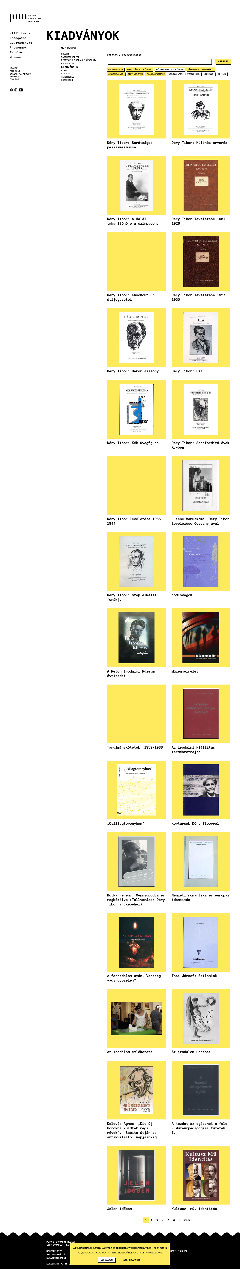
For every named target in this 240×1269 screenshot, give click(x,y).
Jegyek (14, 68)
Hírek (64, 70)
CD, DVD (222, 74)
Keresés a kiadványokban (124, 55)
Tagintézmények (70, 57)
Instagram (15, 89)
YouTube (21, 89)
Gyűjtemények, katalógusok (170, 69)
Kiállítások (20, 33)
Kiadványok (71, 48)
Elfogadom (106, 1259)
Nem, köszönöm (131, 1259)
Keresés (14, 77)
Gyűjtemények (21, 42)
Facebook (11, 89)
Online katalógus (20, 74)
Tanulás (16, 52)
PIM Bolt (15, 71)
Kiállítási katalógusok (139, 69)
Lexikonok (209, 74)
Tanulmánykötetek (156, 74)
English (14, 79)
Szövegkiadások (116, 74)
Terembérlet (68, 77)
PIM (62, 48)
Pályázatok (67, 63)
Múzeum (15, 57)
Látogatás (18, 38)
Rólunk (65, 54)
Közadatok (67, 80)
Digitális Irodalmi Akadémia (79, 60)
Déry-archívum (135, 74)
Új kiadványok (115, 69)
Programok (18, 47)
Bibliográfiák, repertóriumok (184, 74)
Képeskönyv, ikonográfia (201, 69)
